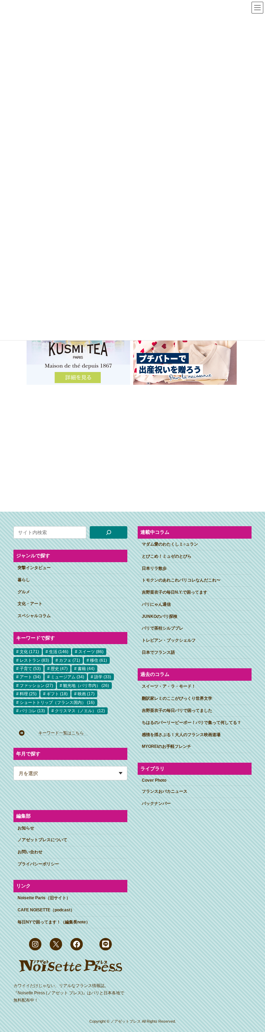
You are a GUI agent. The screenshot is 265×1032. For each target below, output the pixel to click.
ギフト (57, 693)
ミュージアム (67, 677)
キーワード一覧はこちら (63, 733)
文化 (29, 651)
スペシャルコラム (34, 615)
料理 (28, 693)
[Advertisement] (132, 442)
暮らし (24, 579)
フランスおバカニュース (164, 791)
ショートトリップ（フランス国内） (57, 702)
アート (30, 677)
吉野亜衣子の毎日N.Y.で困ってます (174, 592)
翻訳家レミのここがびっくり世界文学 (177, 698)
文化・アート (30, 603)
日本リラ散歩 (154, 568)
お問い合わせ (30, 851)
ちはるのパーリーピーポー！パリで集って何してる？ (191, 722)
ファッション (36, 685)
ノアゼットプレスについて (42, 839)
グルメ (24, 591)
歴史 (59, 668)
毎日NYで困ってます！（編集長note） (54, 922)
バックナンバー (156, 803)
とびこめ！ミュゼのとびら (167, 556)
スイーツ (91, 651)
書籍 (86, 668)
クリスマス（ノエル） (80, 710)
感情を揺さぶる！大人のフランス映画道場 (181, 734)
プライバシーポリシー (38, 864)
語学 (102, 677)
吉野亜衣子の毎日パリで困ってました (177, 710)
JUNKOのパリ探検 (159, 616)
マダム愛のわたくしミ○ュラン (170, 544)
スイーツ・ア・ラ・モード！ (169, 686)
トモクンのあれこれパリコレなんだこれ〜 (181, 580)
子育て (30, 668)
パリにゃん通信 (156, 604)
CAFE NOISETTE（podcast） (46, 910)
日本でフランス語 (158, 652)
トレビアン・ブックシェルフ (169, 640)
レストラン (34, 660)
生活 (58, 651)
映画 (86, 693)
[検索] (108, 532)
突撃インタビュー (34, 567)
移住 (98, 660)
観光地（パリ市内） (86, 685)
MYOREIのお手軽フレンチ (166, 746)
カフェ (69, 660)
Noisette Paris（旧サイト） (44, 897)
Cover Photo (154, 780)
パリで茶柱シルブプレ (162, 628)
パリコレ (32, 710)
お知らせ (26, 828)
